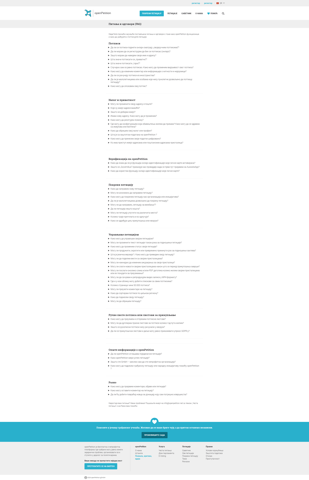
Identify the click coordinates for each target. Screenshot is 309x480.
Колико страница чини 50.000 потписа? (130, 285)
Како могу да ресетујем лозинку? (127, 120)
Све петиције (188, 453)
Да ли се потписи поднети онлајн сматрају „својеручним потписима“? (145, 47)
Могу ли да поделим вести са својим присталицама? (137, 258)
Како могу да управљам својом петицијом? (132, 238)
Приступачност (213, 459)
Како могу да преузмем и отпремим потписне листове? (138, 319)
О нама (199, 13)
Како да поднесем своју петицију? (127, 297)
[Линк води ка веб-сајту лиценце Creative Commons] (85, 477)
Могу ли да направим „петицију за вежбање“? (133, 204)
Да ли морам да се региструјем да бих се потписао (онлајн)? (140, 51)
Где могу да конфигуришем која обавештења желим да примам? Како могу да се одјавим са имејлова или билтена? (155, 125)
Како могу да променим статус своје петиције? (134, 246)
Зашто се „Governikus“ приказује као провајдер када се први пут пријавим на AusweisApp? (155, 167)
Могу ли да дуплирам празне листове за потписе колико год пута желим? (147, 323)
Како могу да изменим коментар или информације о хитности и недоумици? (148, 71)
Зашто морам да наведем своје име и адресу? (133, 55)
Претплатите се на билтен (101, 466)
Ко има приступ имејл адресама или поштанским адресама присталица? (147, 142)
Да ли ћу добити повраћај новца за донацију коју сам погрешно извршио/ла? (149, 394)
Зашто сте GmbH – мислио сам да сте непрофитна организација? (143, 362)
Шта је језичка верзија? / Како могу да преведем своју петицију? (142, 254)
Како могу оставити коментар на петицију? (132, 390)
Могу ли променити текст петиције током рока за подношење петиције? (146, 242)
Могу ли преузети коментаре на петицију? (131, 289)
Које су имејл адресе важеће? (125, 108)
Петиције (172, 13)
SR (220, 3)
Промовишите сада (154, 435)
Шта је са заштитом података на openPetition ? (134, 134)
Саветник (186, 13)
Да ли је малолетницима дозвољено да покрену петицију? (139, 200)
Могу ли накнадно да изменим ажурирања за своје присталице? (143, 262)
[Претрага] (223, 13)
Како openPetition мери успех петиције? (130, 358)
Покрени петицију (151, 13)
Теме (184, 459)
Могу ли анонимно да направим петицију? (132, 192)
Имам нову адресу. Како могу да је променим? (134, 116)
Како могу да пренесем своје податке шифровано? (136, 138)
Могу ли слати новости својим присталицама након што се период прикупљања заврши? (155, 266)
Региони (186, 461)
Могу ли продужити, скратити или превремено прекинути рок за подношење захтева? (153, 250)
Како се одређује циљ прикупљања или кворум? (134, 220)
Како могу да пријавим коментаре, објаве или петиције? (138, 386)
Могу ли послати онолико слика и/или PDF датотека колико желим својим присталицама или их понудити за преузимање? (155, 271)
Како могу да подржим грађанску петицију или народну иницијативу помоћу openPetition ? (155, 367)
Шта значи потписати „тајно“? (125, 63)
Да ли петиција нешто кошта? (125, 208)
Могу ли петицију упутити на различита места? (134, 212)
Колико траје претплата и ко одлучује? (130, 216)
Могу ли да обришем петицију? (126, 301)
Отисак (209, 456)
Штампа (139, 453)
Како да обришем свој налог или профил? (131, 130)
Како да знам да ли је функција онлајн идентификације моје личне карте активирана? (153, 163)
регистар (196, 3)
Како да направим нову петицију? (127, 189)
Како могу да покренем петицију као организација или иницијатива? (145, 196)
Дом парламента (166, 453)
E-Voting (162, 456)
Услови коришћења (214, 450)
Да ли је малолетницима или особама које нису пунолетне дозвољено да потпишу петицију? (151, 80)
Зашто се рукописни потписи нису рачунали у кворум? (138, 327)
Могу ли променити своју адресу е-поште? (131, 104)
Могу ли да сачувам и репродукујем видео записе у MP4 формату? (144, 277)
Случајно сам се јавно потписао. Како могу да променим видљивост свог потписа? (152, 67)
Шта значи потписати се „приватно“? (129, 59)
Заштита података (214, 453)
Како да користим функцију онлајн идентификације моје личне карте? (145, 171)
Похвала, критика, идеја (143, 457)
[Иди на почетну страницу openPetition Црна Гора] (97, 13)
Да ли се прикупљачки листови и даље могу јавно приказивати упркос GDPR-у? (150, 331)
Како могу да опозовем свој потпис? (129, 86)
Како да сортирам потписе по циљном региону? (134, 293)
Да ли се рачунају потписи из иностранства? (133, 75)
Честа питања (165, 450)
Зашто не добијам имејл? (123, 112)
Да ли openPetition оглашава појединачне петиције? (136, 354)
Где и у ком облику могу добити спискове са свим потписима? (141, 281)
